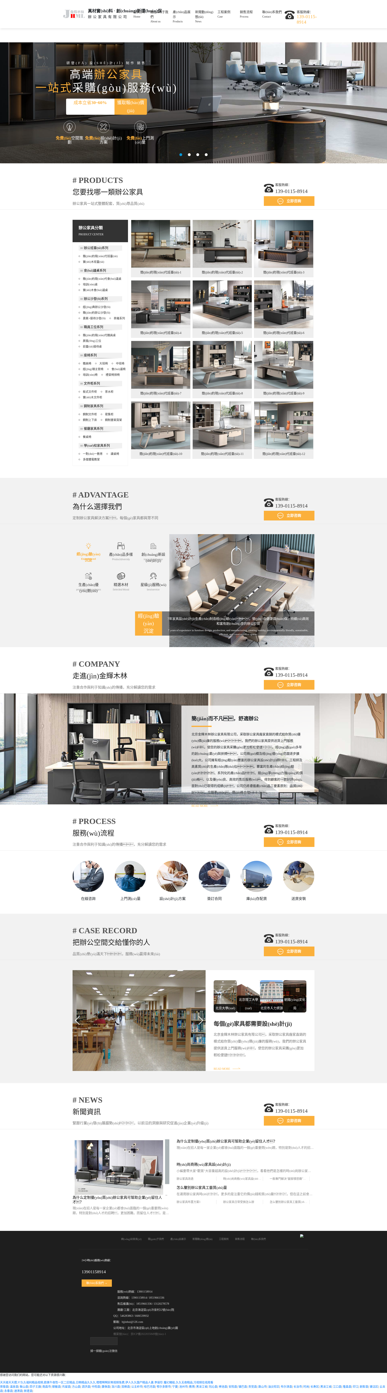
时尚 (306, 1386)
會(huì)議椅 (118, 369)
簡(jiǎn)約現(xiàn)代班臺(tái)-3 (283, 272)
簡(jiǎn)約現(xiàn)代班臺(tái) (100, 256)
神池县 (223, 1386)
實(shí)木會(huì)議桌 (95, 290)
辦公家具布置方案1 (189, 1201)
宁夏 (175, 1386)
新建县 (28, 1390)
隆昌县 (347, 1386)
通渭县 (18, 1390)
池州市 (183, 1386)
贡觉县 (252, 1386)
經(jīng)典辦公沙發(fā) (96, 307)
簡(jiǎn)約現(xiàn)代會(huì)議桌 (102, 278)
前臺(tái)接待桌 (92, 346)
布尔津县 (286, 1386)
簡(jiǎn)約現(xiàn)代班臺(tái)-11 (222, 454)
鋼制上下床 (90, 419)
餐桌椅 (87, 436)
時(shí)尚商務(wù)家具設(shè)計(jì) (243, 1178)
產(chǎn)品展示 (181, 16)
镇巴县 (242, 1386)
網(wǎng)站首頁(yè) (131, 1239)
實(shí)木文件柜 (92, 397)
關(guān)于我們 (159, 16)
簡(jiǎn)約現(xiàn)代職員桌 (99, 335)
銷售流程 (246, 14)
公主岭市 (137, 1386)
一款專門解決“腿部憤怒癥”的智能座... (290, 1178)
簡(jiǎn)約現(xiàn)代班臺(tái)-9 (283, 393)
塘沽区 (374, 1386)
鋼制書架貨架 (113, 419)
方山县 (76, 1386)
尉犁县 (364, 1386)
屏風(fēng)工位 (92, 340)
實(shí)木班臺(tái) (93, 261)
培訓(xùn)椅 (90, 374)
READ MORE (199, 805)
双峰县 (125, 1386)
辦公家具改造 (185, 1178)
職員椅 (87, 363)
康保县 (106, 1386)
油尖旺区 (273, 1386)
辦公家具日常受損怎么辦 (238, 1201)
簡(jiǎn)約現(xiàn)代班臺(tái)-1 (160, 272)
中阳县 (96, 1386)
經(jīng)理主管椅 (93, 369)
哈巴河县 (149, 1386)
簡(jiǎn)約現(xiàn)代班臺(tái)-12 (283, 454)
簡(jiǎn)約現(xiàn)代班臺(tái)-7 (160, 393)
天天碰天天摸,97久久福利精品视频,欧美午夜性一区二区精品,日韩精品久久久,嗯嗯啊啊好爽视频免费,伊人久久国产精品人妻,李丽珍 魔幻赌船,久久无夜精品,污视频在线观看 (106, 1382)
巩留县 (66, 1386)
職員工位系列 (93, 327)
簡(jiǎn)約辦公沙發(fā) (96, 312)
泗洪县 (86, 1386)
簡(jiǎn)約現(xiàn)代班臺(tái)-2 (222, 272)
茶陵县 (4, 1386)
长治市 (297, 1386)
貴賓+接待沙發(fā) (94, 318)
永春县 (8, 1390)
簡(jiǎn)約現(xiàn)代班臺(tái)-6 (283, 333)
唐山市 (262, 1386)
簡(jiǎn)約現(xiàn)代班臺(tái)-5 (222, 333)
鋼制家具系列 (93, 406)
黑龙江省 (201, 1386)
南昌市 (46, 1386)
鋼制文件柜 (90, 414)
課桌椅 (115, 453)
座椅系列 (90, 355)
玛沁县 (213, 1386)
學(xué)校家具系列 (97, 445)
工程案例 (223, 14)
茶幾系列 (119, 318)
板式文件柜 (90, 391)
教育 (192, 1386)
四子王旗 (35, 1386)
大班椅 (103, 363)
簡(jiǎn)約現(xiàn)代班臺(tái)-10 (160, 454)
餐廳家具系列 (93, 428)
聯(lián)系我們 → (96, 1283)
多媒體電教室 (91, 459)
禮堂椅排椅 (113, 374)
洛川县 (115, 1386)
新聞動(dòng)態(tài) (204, 16)
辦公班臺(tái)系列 (96, 248)
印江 (355, 1386)
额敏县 (56, 1386)
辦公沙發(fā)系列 (96, 298)
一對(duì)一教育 (93, 453)
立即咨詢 (294, 201)
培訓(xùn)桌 (90, 284)
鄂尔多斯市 (164, 1386)
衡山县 (24, 1386)
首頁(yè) (139, 14)
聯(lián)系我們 (272, 14)
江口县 (337, 1386)
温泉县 (14, 1386)
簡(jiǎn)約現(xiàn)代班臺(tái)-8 (222, 393)
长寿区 (314, 1386)
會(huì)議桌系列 (95, 270)
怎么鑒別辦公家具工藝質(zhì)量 (289, 1201)
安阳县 (233, 1386)
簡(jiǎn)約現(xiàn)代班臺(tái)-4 (160, 333)
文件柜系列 (92, 383)
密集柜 (109, 414)
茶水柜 (109, 391)
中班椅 (120, 363)
